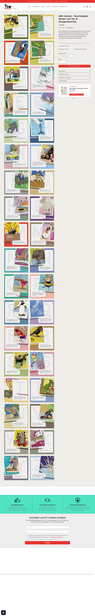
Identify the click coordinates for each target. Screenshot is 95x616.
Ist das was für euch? (63, 74)
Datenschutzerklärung (57, 537)
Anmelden (47, 542)
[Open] (3, 612)
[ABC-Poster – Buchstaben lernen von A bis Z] (64, 90)
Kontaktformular (57, 577)
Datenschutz (70, 579)
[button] (84, 6)
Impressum (70, 577)
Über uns (55, 579)
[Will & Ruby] (11, 6)
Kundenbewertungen (72, 588)
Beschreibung (62, 71)
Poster (41, 581)
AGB (68, 581)
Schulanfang (43, 579)
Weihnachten (43, 588)
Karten (41, 584)
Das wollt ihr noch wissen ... (65, 77)
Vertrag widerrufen (70, 592)
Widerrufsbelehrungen (73, 584)
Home (41, 577)
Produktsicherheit (63, 80)
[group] (47, 1)
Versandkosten (70, 27)
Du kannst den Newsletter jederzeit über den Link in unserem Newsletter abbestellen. (42, 539)
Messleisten (43, 586)
